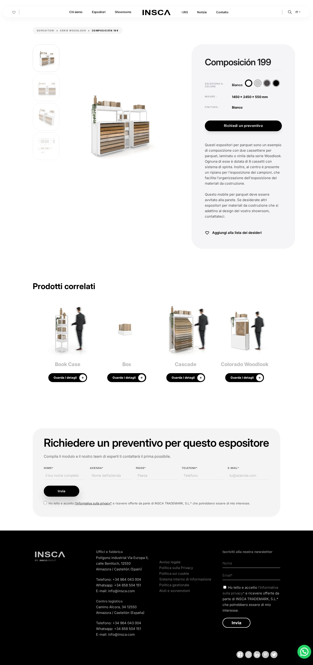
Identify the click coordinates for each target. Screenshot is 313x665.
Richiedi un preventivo (243, 125)
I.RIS (185, 12)
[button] (290, 12)
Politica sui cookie (174, 573)
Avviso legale (170, 562)
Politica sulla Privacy (176, 568)
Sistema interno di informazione (185, 579)
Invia (61, 491)
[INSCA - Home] (156, 12)
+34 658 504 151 (127, 585)
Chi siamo (75, 12)
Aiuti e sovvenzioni (174, 590)
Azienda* (96, 468)
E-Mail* (233, 468)
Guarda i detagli (65, 377)
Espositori (98, 12)
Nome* (48, 468)
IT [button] (297, 12)
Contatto (222, 12)
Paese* (141, 468)
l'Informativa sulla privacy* (93, 503)
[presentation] (36, 344)
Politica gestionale (174, 585)
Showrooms (123, 12)
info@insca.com (121, 591)
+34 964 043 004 (127, 579)
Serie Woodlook (73, 30)
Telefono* (189, 468)
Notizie (202, 12)
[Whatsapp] (304, 652)
